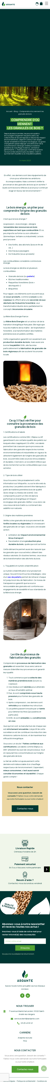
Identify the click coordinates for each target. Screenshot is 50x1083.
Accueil (9, 111)
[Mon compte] (37, 4)
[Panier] (41, 3)
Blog (16, 111)
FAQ (25, 1040)
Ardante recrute (25, 1037)
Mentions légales (9, 1081)
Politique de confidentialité (26, 1081)
